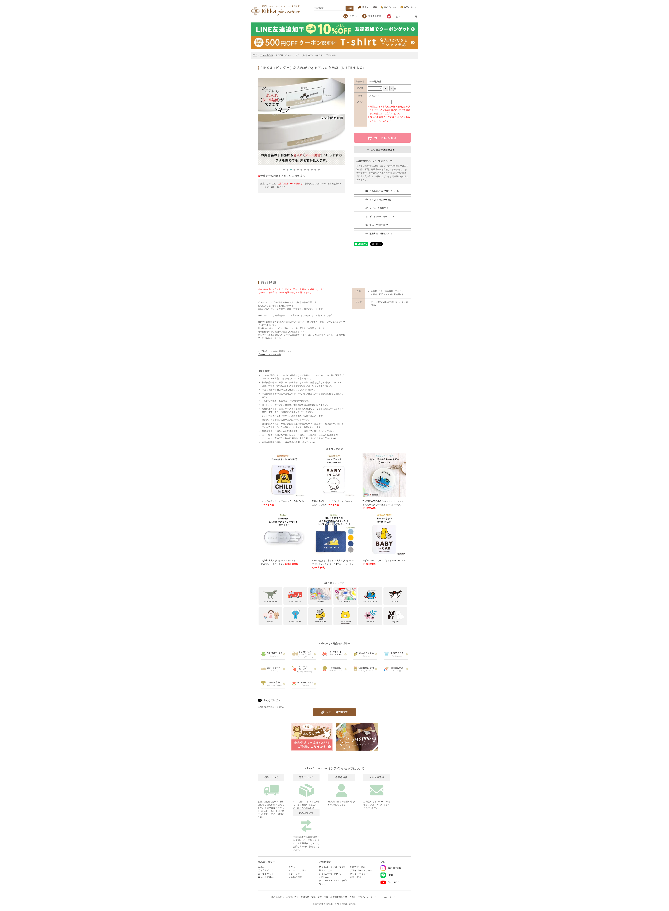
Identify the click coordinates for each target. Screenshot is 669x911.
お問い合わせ (326, 877)
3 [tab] (292, 170)
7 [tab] (305, 170)
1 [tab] (285, 170)
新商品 (261, 867)
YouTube (393, 882)
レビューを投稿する (337, 712)
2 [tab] (288, 170)
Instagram (394, 867)
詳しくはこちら (278, 187)
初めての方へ (326, 870)
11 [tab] (319, 170)
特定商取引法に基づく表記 (332, 867)
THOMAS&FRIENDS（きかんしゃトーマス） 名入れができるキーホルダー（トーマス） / (383, 505)
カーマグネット (266, 873)
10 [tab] (316, 170)
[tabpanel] (301, 121)
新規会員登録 (374, 16)
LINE (390, 875)
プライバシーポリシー (361, 870)
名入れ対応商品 (266, 877)
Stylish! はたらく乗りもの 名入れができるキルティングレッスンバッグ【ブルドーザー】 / (333, 564)
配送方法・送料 (358, 867)
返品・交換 (355, 877)
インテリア (294, 873)
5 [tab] (299, 170)
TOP (255, 55)
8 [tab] (309, 170)
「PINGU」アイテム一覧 (269, 354)
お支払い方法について (330, 873)
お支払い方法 (292, 897)
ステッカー (294, 867)
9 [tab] (312, 170)
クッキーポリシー (359, 873)
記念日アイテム (266, 870)
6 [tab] (302, 170)
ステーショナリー (298, 870)
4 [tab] (295, 170)
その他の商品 (295, 877)
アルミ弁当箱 (266, 55)
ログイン (353, 16)
